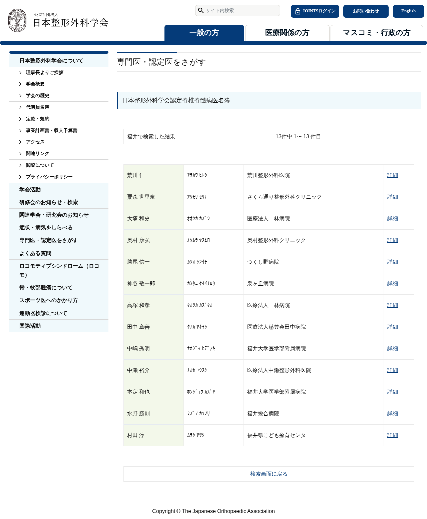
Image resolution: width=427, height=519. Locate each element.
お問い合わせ (366, 11)
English (408, 11)
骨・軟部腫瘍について (46, 287)
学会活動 (30, 189)
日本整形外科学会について (51, 60)
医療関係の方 (287, 33)
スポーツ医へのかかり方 (48, 300)
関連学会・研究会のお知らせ (54, 215)
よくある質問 (35, 253)
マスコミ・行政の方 (377, 33)
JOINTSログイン (319, 11)
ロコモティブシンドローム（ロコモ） (59, 270)
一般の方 (204, 33)
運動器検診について (43, 313)
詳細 (392, 175)
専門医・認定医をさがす (48, 240)
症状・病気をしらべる (46, 227)
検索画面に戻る (269, 474)
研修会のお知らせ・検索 (48, 202)
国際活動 (30, 326)
